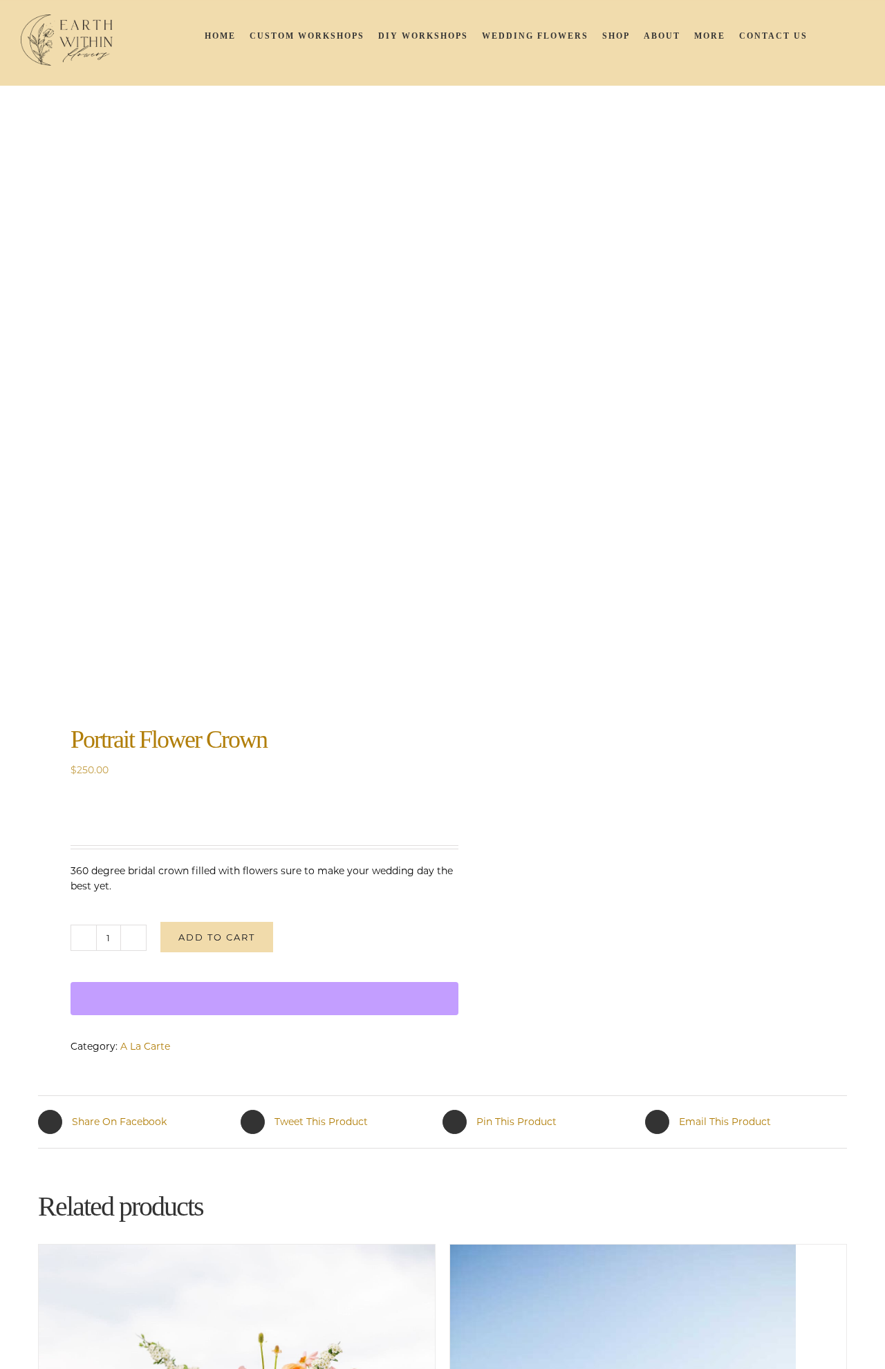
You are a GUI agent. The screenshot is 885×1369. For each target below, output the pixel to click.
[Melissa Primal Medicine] (232, 431)
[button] (846, 36)
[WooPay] (265, 998)
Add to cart (216, 937)
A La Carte (145, 1046)
